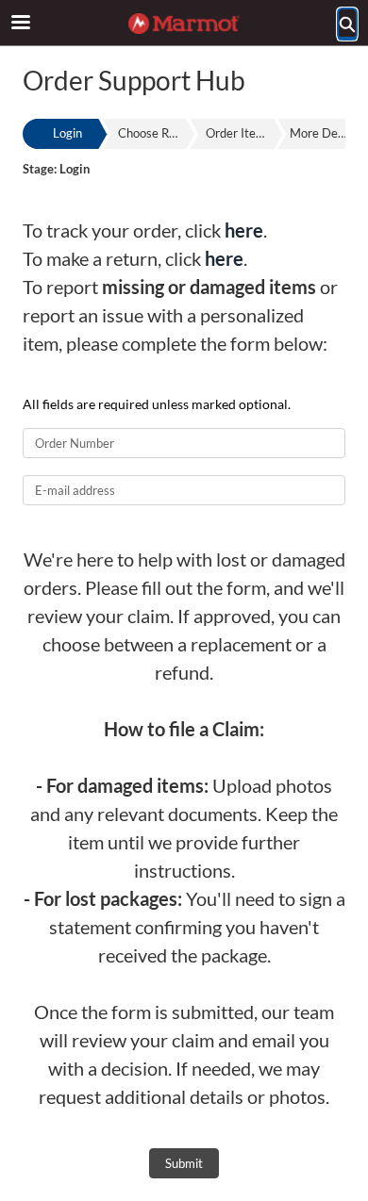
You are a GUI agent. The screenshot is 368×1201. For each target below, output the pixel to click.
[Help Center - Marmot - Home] (184, 23)
